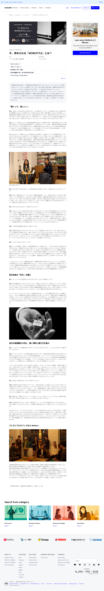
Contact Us (81, 583)
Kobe (20, 572)
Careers (43, 583)
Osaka (20, 562)
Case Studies (61, 557)
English (77, 561)
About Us (8, 554)
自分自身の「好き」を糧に (16, 69)
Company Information (13, 583)
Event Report (61, 565)
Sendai (20, 567)
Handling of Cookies (73, 583)
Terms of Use (49, 583)
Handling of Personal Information (60, 583)
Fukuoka (21, 577)
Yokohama (21, 560)
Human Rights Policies (34, 583)
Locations (22, 554)
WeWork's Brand (9, 557)
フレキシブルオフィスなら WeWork (19, 75)
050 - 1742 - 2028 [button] (88, 571)
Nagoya (21, 570)
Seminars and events (48, 554)
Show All (63, 78)
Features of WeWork (10, 562)
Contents (61, 554)
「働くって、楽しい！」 (16, 66)
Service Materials (9, 565)
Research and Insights (64, 562)
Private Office (32, 557)
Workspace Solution (63, 560)
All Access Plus (33, 565)
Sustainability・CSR (24, 583)
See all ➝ (7, 526)
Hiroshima (21, 574)
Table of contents (14, 64)
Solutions (32, 554)
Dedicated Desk (33, 562)
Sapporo (21, 565)
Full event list (44, 557)
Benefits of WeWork (10, 560)
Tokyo (20, 557)
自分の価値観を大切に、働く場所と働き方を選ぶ (22, 72)
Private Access (33, 560)
